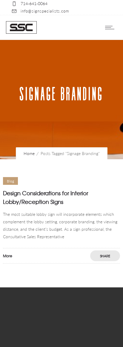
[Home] (21, 32)
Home (29, 153)
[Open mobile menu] (111, 27)
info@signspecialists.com (45, 11)
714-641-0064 (34, 3)
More (7, 255)
